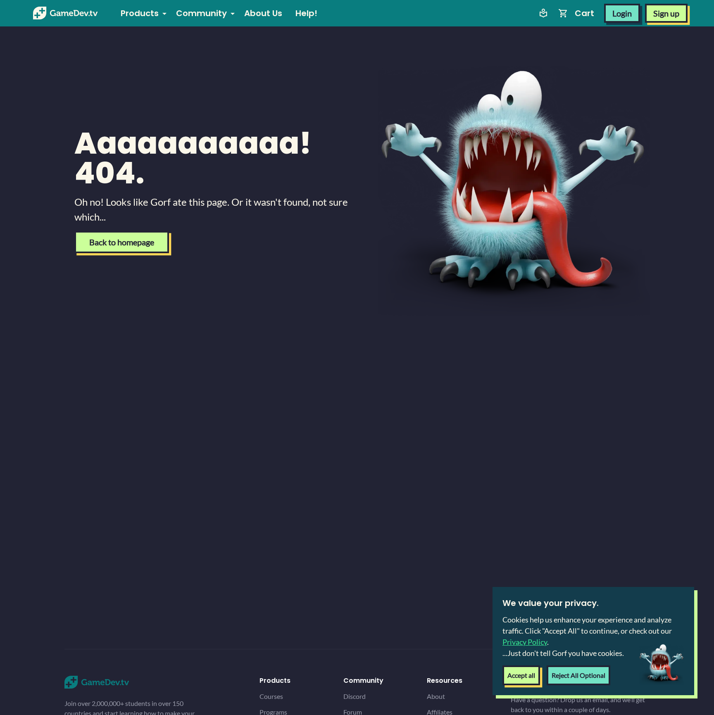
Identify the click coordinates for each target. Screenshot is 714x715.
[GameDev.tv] (65, 13)
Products (140, 13)
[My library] (543, 13)
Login (622, 13)
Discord (354, 696)
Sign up (666, 13)
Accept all (521, 675)
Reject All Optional (578, 675)
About (436, 696)
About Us (263, 13)
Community (201, 13)
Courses (271, 696)
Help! (306, 13)
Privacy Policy (524, 641)
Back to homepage (121, 242)
